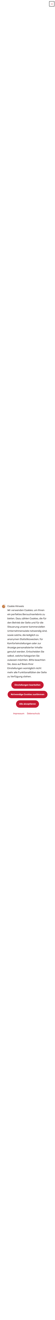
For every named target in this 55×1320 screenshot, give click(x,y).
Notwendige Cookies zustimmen (27, 694)
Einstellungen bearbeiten (27, 685)
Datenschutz (33, 713)
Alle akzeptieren (27, 704)
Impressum (19, 713)
